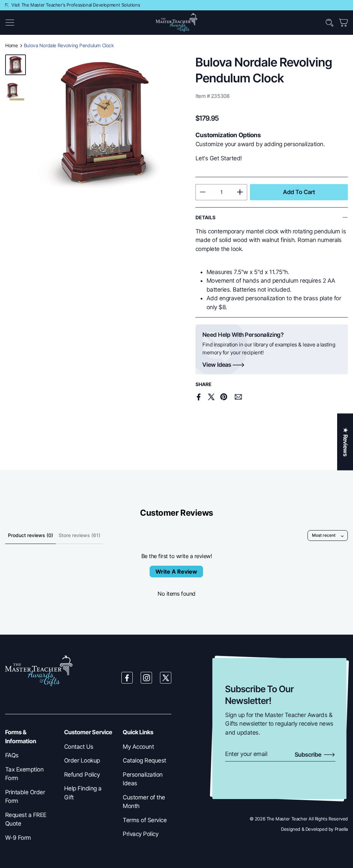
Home (11, 45)
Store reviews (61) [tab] (79, 535)
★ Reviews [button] (345, 441)
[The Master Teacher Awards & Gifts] (176, 22)
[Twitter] (166, 678)
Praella (341, 829)
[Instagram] (146, 678)
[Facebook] (127, 678)
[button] (9, 22)
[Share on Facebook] (198, 396)
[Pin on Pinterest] (223, 396)
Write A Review (176, 571)
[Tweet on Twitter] (211, 396)
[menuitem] (29, 755)
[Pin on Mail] (238, 397)
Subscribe (309, 754)
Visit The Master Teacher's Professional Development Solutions (75, 5)
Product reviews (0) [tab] (30, 535)
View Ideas (216, 365)
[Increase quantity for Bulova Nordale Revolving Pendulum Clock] (240, 192)
